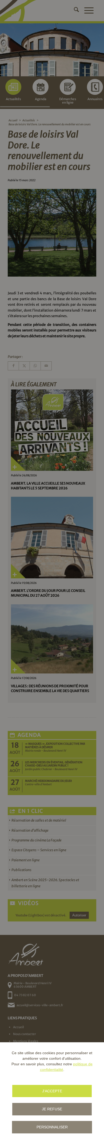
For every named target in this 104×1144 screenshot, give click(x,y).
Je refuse (52, 1109)
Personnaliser (52, 1127)
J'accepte (52, 1091)
